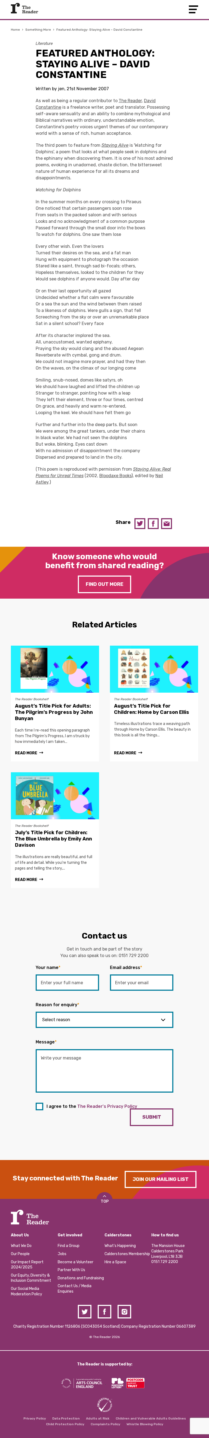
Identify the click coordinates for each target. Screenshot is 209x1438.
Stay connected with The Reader (65, 1178)
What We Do (21, 1245)
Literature (44, 43)
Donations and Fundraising (81, 1278)
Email (166, 523)
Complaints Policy (105, 1424)
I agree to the (92, 1106)
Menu (193, 9)
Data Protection (66, 1418)
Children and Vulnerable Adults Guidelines (151, 1418)
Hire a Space (115, 1262)
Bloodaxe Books (115, 475)
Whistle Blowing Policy (145, 1424)
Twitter (139, 523)
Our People (20, 1254)
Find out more (104, 584)
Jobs (62, 1254)
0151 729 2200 (134, 955)
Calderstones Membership (127, 1254)
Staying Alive (115, 145)
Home (15, 30)
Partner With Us (71, 1270)
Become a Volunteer (75, 1262)
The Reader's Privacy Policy (107, 1106)
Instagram (124, 1311)
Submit (151, 1117)
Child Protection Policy (65, 1424)
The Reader (24, 8)
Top (105, 1201)
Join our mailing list (161, 1179)
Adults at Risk (97, 1418)
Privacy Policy (34, 1418)
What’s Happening (120, 1245)
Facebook (153, 523)
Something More (38, 30)
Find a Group (68, 1245)
